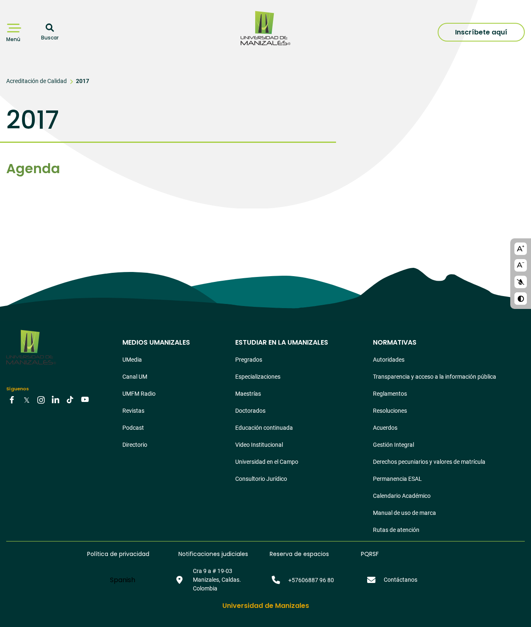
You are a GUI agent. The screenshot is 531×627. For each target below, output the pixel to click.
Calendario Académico (402, 495)
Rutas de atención (396, 530)
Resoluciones (390, 410)
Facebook (12, 399)
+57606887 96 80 (311, 580)
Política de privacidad (118, 554)
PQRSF (370, 554)
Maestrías (248, 393)
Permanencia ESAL (397, 478)
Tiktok (70, 399)
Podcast (133, 427)
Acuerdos (385, 427)
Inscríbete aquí (481, 32)
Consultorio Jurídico (261, 478)
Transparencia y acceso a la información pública (434, 376)
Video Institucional (259, 444)
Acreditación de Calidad (36, 81)
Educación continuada (264, 427)
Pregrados (248, 359)
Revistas (133, 410)
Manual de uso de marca (404, 512)
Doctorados (250, 410)
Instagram (41, 399)
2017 (82, 81)
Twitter (26, 399)
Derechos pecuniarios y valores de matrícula (429, 461)
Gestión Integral (393, 444)
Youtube (84, 399)
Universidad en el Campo (266, 461)
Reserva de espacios (299, 554)
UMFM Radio (139, 393)
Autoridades (388, 359)
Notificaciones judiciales (213, 554)
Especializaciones (257, 376)
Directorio (134, 444)
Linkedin (55, 399)
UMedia (132, 359)
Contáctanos (400, 579)
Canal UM (134, 376)
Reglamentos (390, 393)
